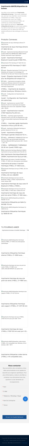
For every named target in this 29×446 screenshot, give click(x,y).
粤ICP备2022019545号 (14, 443)
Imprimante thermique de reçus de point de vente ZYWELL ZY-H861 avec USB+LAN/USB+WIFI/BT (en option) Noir (14, 280)
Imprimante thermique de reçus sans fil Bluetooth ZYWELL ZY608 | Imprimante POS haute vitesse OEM (14, 185)
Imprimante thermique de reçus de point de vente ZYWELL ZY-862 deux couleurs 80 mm (13, 194)
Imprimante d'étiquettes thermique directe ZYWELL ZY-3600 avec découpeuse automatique (13, 254)
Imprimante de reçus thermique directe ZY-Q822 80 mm (14, 48)
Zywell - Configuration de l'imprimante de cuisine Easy (14, 99)
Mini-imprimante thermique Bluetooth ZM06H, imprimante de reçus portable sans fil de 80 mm (14, 156)
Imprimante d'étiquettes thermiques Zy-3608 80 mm (13, 212)
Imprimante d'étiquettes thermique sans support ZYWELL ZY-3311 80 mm (14, 305)
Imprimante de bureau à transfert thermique (13, 230)
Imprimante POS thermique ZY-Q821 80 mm (13, 66)
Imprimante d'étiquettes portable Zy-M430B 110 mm (13, 203)
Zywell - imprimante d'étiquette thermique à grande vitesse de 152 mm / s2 (14, 134)
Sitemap (24, 443)
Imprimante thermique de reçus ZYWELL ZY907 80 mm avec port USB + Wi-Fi (14, 330)
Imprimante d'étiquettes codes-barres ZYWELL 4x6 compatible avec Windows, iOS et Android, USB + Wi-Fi (14, 356)
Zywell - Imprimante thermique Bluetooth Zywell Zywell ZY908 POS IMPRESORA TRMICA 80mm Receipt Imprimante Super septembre (13, 59)
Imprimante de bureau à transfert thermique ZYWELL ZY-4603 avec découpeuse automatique (12, 165)
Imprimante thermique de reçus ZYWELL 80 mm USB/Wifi (12, 174)
